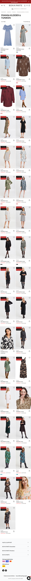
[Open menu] (1, 5)
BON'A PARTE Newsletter (8, 546)
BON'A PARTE (6, 554)
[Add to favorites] (14, 25)
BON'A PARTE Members (8, 550)
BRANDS (9, 12)
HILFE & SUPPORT (7, 542)
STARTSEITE (3, 12)
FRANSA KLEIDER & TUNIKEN (23, 12)
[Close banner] (29, 2)
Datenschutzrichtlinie (9, 575)
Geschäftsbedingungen (21, 575)
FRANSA (14, 12)
